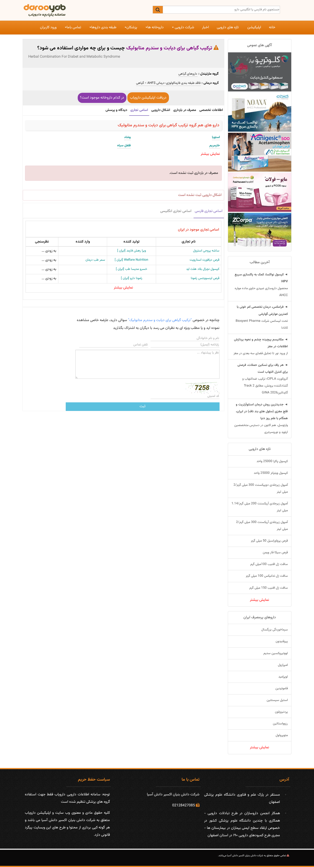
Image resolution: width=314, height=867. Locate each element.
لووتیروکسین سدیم (275, 653)
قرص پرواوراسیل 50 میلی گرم (269, 540)
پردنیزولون (281, 711)
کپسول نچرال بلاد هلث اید (202, 269)
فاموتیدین (281, 688)
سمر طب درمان (95, 260)
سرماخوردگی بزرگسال (274, 629)
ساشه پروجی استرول (206, 250)
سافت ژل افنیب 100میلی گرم (269, 564)
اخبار (205, 27)
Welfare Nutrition (131, 260)
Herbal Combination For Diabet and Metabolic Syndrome (74, 57)
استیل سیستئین (277, 700)
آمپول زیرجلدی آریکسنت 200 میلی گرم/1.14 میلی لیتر (259, 507)
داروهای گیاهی (187, 73)
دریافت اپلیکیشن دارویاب (148, 98)
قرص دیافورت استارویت (204, 260)
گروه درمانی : (210, 83)
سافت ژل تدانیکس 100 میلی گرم (267, 576)
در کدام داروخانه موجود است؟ (102, 98)
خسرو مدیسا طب (131, 269)
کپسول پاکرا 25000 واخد (272, 461)
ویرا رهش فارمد (131, 250)
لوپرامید (283, 676)
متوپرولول (282, 735)
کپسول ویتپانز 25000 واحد (271, 473)
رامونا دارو (131, 278)
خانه (272, 27)
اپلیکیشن (254, 27)
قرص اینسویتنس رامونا (205, 278)
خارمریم (214, 145)
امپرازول (283, 665)
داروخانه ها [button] (155, 27)
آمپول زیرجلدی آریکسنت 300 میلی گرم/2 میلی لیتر (262, 526)
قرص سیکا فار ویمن (275, 552)
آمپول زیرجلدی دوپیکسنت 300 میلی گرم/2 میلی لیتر (261, 488)
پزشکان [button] (131, 27)
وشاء (127, 137)
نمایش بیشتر (123, 288)
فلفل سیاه (124, 145)
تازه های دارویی (228, 27)
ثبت (143, 406)
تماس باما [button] (74, 27)
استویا (216, 137)
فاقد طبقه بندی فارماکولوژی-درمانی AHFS (173, 83)
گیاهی (140, 83)
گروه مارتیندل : (208, 73)
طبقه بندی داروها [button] (103, 27)
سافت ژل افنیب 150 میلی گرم (268, 587)
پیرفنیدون (282, 641)
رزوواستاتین (280, 723)
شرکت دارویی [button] (184, 27)
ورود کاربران (48, 27)
